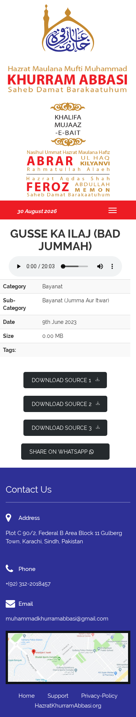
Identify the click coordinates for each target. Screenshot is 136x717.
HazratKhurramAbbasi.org (68, 705)
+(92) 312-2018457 (28, 583)
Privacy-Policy (99, 695)
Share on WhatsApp (59, 452)
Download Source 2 (61, 404)
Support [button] (58, 695)
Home (27, 695)
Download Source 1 (61, 380)
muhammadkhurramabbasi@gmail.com (57, 618)
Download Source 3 (61, 428)
